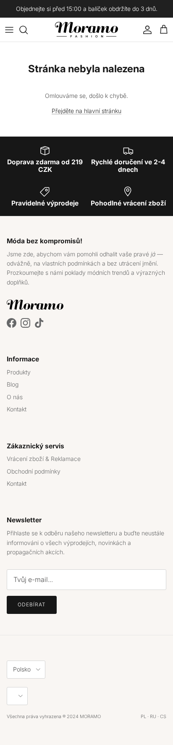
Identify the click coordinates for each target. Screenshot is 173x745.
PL (143, 716)
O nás (15, 396)
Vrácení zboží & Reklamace (44, 458)
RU (153, 716)
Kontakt (16, 409)
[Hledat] (27, 30)
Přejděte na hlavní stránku (86, 110)
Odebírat (32, 604)
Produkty (19, 372)
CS (163, 716)
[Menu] (9, 30)
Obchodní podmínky (33, 471)
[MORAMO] (86, 29)
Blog (12, 384)
